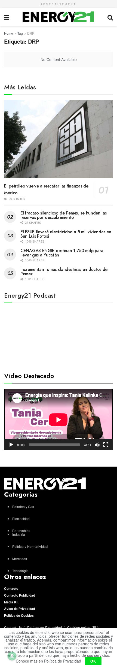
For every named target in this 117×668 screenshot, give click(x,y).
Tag (20, 33)
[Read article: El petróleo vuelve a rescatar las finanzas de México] (58, 139)
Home (8, 33)
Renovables (21, 530)
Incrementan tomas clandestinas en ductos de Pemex (63, 271)
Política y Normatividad (30, 547)
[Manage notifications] (12, 656)
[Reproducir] (11, 445)
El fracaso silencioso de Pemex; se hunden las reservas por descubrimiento (63, 215)
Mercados (19, 558)
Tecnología (20, 570)
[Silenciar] (97, 445)
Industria (18, 534)
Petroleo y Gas (23, 506)
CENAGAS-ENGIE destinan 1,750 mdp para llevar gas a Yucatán (61, 252)
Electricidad (21, 518)
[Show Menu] (6, 17)
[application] (58, 419)
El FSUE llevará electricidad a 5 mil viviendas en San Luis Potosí (65, 234)
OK (93, 661)
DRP (30, 33)
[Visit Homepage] (58, 16)
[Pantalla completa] (106, 445)
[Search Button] (110, 17)
